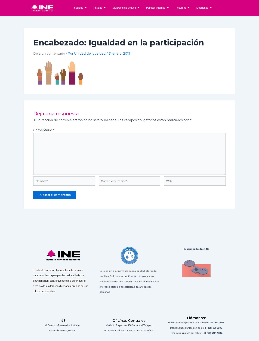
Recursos (181, 7)
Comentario (43, 130)
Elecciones (202, 7)
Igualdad (78, 7)
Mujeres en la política (124, 7)
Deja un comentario (49, 53)
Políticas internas (155, 7)
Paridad (98, 7)
